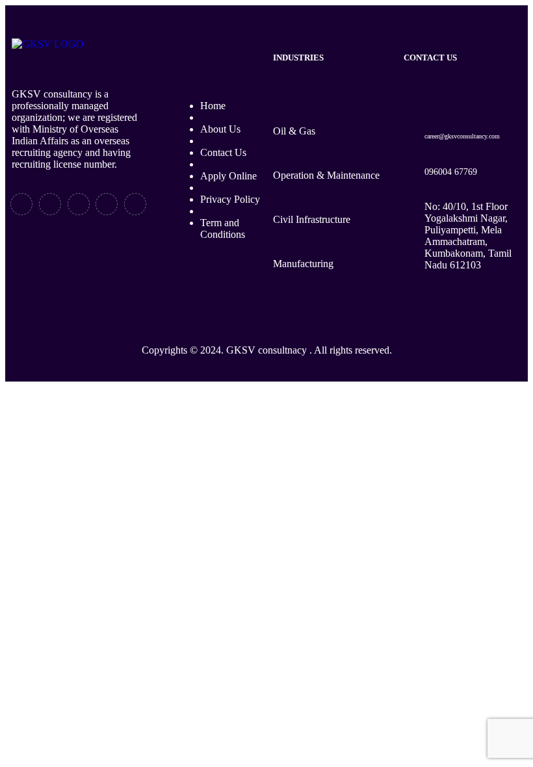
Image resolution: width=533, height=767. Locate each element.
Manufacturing (303, 263)
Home (213, 105)
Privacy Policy (230, 199)
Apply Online (228, 175)
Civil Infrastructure (311, 219)
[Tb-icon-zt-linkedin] (79, 204)
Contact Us (223, 152)
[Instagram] (135, 204)
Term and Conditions (222, 228)
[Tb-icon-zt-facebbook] (21, 204)
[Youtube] (107, 204)
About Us (220, 129)
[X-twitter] (50, 204)
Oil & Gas (294, 130)
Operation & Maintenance (326, 175)
